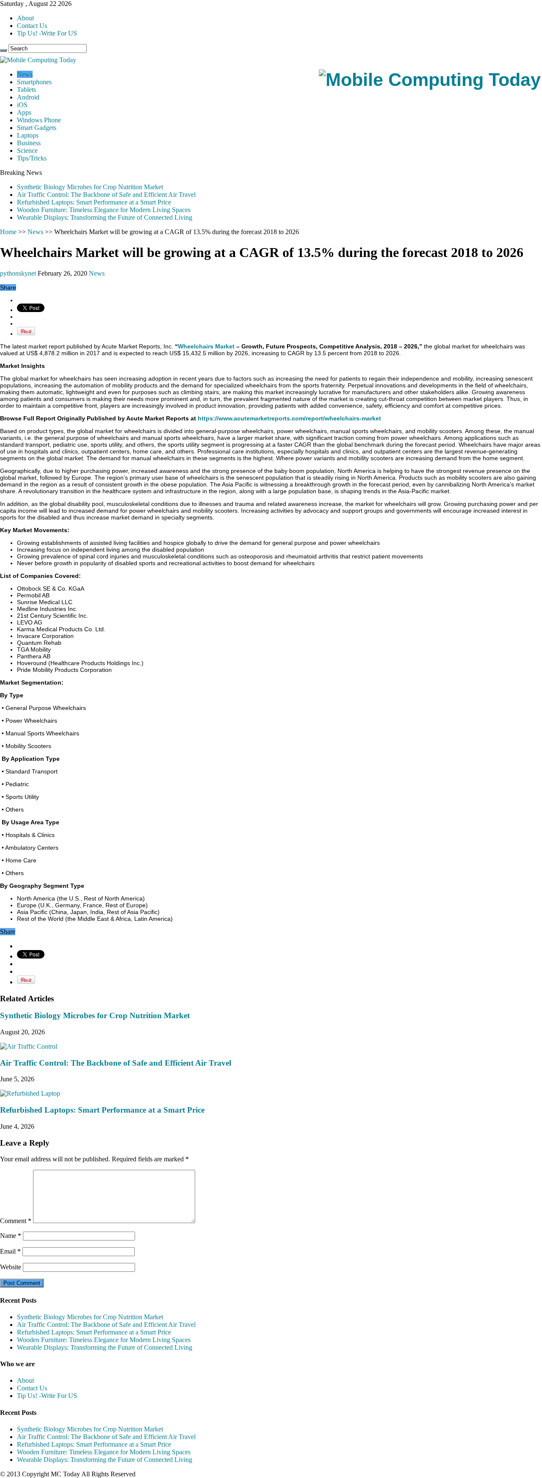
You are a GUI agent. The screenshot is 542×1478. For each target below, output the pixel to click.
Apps (24, 112)
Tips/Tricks (32, 158)
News (25, 74)
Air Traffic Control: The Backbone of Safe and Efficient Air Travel (106, 194)
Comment (15, 1220)
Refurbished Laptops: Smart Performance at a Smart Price (94, 202)
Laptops (28, 135)
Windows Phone (39, 120)
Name (10, 1235)
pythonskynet (19, 273)
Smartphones (34, 82)
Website (10, 1267)
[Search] (3, 50)
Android (28, 97)
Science (27, 150)
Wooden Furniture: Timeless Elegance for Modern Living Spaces (104, 209)
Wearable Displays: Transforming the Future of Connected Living (104, 217)
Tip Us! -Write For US (47, 33)
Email (10, 1251)
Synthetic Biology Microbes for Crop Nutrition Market (90, 187)
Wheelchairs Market (206, 346)
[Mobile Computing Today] (430, 79)
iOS (22, 104)
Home (8, 231)
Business (29, 142)
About (25, 18)
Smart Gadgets (36, 127)
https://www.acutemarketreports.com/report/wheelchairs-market (289, 418)
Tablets (26, 89)
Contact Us (32, 25)
